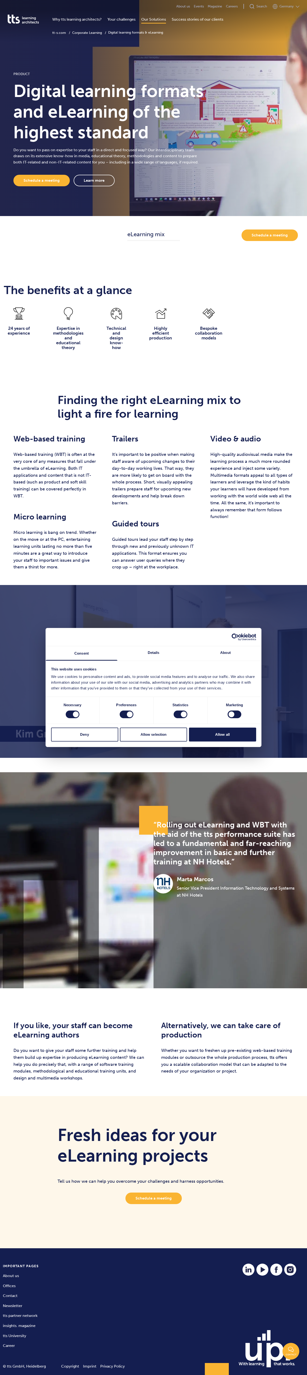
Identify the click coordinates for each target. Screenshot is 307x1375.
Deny (84, 734)
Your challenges (121, 19)
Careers (232, 6)
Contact (10, 1295)
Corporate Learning (87, 33)
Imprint (89, 1366)
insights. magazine (19, 1325)
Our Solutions (153, 19)
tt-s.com (59, 33)
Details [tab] (153, 653)
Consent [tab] (81, 653)
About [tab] (225, 653)
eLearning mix (146, 234)
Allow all (222, 734)
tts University (14, 1335)
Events (199, 6)
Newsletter (12, 1305)
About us (183, 6)
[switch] (126, 714)
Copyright (70, 1366)
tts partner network (20, 1315)
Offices (9, 1286)
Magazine (215, 6)
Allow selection (154, 734)
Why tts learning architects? (77, 19)
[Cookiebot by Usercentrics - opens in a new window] (235, 636)
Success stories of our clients (197, 19)
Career (9, 1345)
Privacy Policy (112, 1366)
